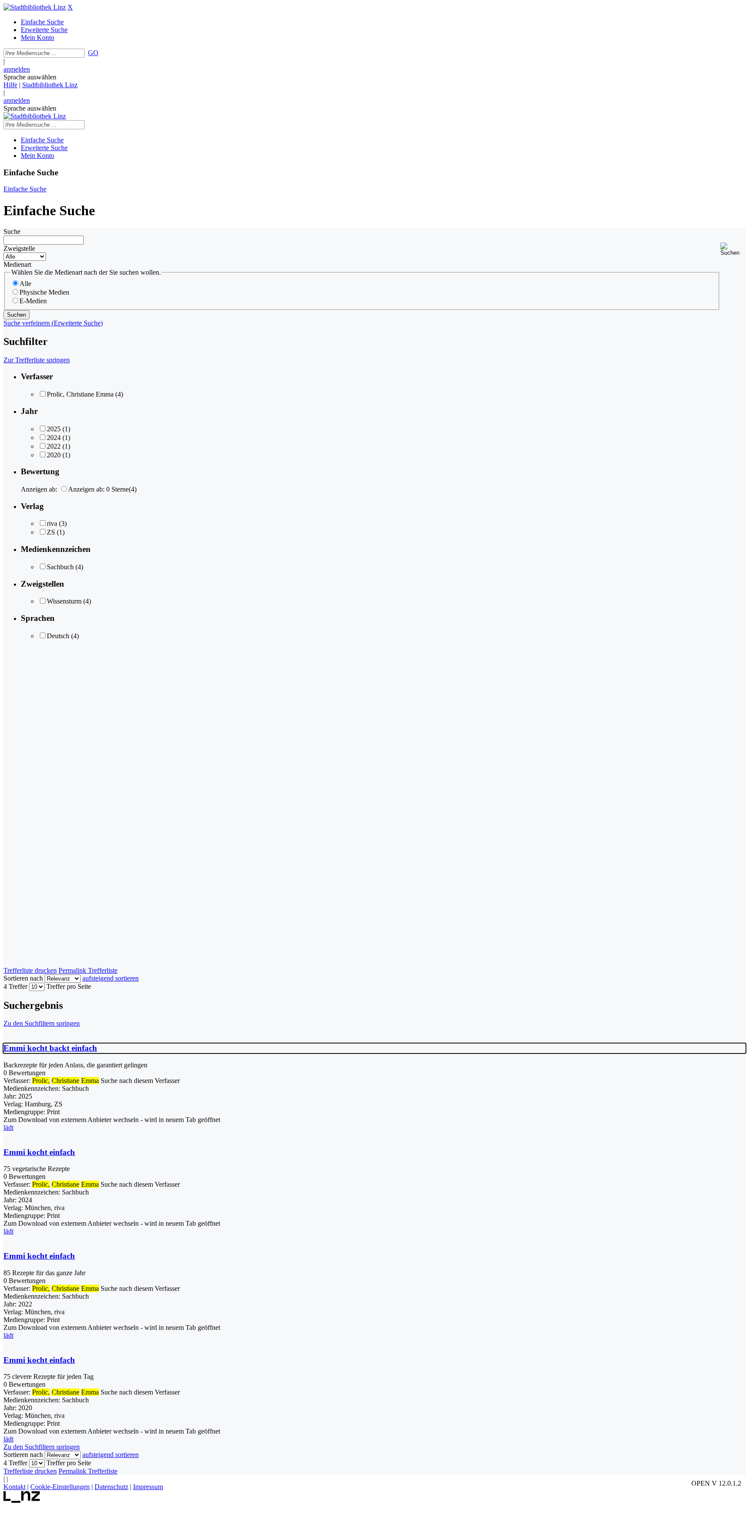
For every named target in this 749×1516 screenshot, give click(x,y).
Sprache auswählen (29, 77)
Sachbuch (60, 567)
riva (52, 523)
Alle (25, 283)
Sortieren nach (23, 978)
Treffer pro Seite (68, 986)
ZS (51, 532)
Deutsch (58, 636)
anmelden (16, 69)
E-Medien (33, 301)
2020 (54, 455)
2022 (54, 446)
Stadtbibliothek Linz (50, 85)
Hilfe (10, 85)
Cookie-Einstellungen (60, 1486)
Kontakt (14, 1486)
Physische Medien (44, 292)
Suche (11, 231)
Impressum (148, 1486)
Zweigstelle (19, 248)
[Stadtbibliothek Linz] (34, 7)
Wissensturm (64, 601)
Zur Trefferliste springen (36, 360)
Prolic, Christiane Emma (80, 394)
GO (93, 52)
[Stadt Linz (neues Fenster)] (21, 1500)
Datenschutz (111, 1486)
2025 (54, 429)
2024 (54, 437)
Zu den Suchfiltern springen (41, 1023)
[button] (733, 249)
